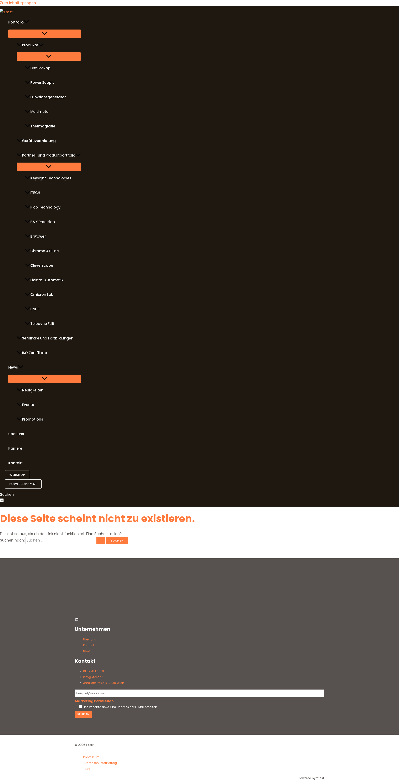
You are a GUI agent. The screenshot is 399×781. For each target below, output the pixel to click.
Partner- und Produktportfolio (48, 155)
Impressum (91, 757)
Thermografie (42, 126)
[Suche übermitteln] (100, 540)
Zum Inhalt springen (18, 2)
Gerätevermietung (39, 140)
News (13, 367)
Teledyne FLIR (42, 323)
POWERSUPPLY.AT (23, 484)
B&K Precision (42, 221)
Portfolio (16, 22)
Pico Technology (45, 207)
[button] (26, 22)
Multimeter (40, 111)
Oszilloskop (40, 67)
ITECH (35, 192)
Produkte (30, 45)
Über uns (16, 433)
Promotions (32, 419)
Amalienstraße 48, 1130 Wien (103, 683)
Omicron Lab (42, 294)
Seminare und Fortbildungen (47, 338)
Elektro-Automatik (46, 280)
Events (28, 404)
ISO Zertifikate (34, 352)
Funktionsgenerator (48, 97)
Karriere (15, 448)
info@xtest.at (93, 677)
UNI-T (35, 309)
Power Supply (42, 82)
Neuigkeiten (32, 390)
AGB (87, 769)
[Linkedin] (2, 500)
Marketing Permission (94, 701)
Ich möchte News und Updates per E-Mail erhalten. (121, 707)
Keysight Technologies (50, 178)
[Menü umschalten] (44, 34)
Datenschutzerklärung (101, 763)
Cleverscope (41, 265)
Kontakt (15, 462)
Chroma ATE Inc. (45, 250)
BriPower (38, 236)
